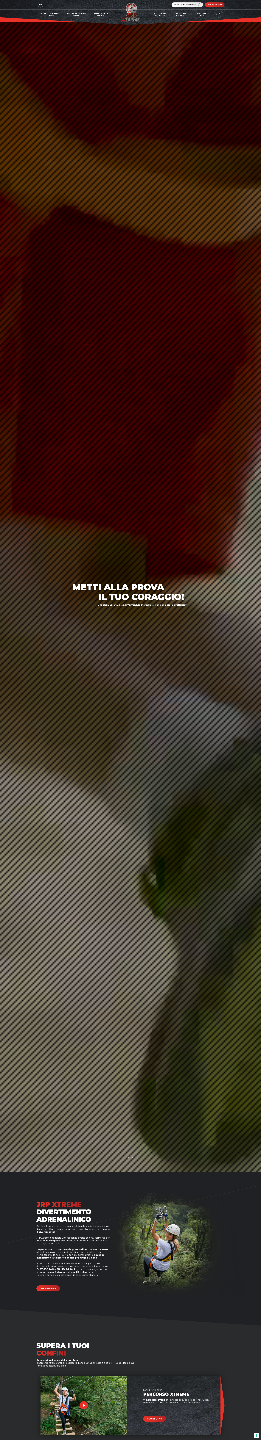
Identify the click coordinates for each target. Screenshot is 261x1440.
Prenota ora (215, 5)
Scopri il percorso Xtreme (50, 14)
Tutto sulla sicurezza (160, 14)
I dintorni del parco (181, 14)
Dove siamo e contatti (202, 14)
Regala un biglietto (185, 5)
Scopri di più (154, 1419)
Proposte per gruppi (101, 14)
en (40, 5)
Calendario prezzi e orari (76, 14)
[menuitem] (50, 15)
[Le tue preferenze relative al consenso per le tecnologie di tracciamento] (256, 1435)
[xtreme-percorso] (84, 1405)
